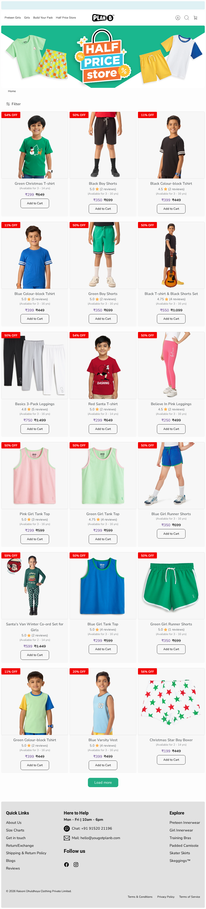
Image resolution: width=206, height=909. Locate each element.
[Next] (143, 5)
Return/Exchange (20, 845)
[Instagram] (76, 864)
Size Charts (15, 830)
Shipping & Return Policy (26, 853)
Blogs (10, 860)
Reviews (13, 868)
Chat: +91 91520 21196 (92, 828)
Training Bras (180, 837)
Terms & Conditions (140, 897)
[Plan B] (103, 17)
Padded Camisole (184, 845)
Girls (27, 18)
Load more (103, 782)
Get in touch (16, 837)
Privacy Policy (165, 897)
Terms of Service (189, 897)
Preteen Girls (13, 18)
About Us (14, 822)
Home (12, 91)
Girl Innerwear (181, 830)
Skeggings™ (180, 860)
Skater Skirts (180, 853)
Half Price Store (66, 18)
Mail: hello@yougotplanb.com (96, 837)
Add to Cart (35, 203)
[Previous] (63, 5)
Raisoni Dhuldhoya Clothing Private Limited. (43, 891)
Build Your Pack (43, 18)
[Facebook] (66, 864)
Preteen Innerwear (185, 822)
